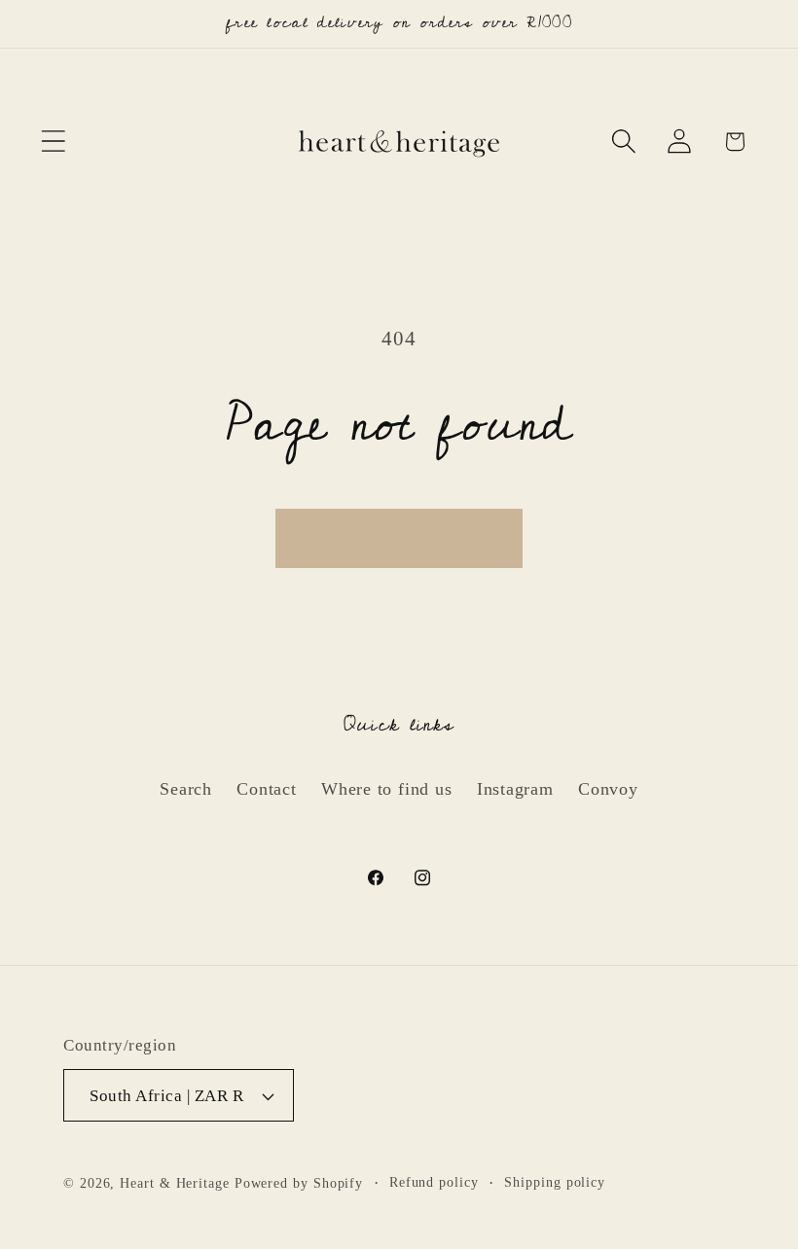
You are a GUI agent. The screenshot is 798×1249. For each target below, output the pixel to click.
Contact (266, 789)
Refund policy (434, 1182)
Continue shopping (398, 537)
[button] (53, 141)
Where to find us (386, 789)
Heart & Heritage (175, 1183)
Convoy (608, 789)
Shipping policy (554, 1182)
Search (186, 789)
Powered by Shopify (299, 1183)
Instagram (515, 789)
